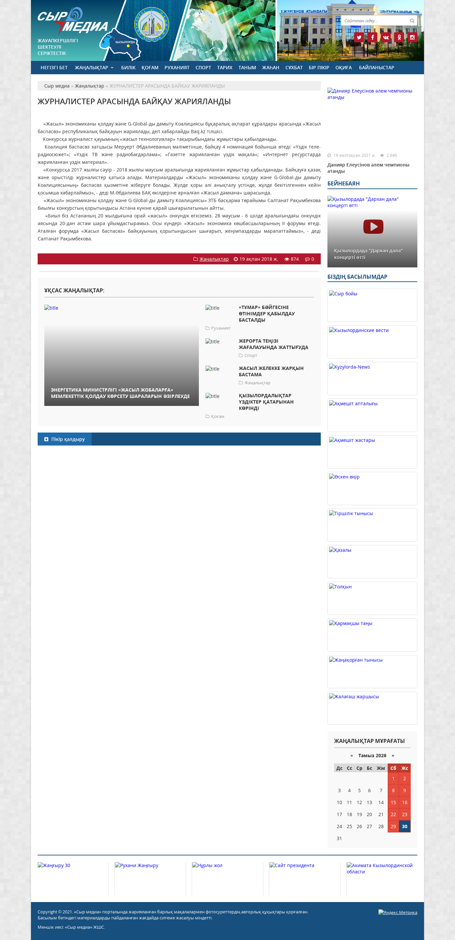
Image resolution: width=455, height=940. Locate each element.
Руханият (177, 67)
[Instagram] (412, 37)
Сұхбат (294, 67)
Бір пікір (319, 67)
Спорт (203, 67)
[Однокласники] (399, 37)
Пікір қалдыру (67, 439)
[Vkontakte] (386, 37)
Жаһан (270, 67)
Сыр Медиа (73, 21)
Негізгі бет (54, 67)
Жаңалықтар (91, 67)
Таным (247, 67)
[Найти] (412, 20)
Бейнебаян (343, 183)
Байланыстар (376, 67)
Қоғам (150, 67)
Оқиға (343, 67)
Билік (128, 67)
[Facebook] (372, 37)
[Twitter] (359, 37)
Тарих (224, 67)
